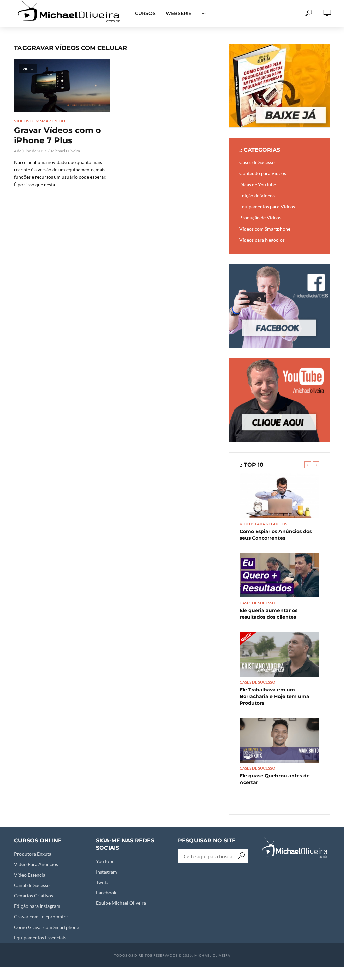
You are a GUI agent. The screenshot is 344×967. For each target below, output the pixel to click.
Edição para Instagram (37, 906)
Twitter (103, 882)
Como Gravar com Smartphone (46, 927)
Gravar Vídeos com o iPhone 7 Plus (57, 135)
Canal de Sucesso (32, 885)
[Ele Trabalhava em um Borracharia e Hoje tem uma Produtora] (279, 654)
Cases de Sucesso (257, 602)
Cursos (145, 13)
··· (204, 13)
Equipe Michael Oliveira (121, 903)
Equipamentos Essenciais (40, 937)
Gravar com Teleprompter (41, 916)
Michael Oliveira (65, 150)
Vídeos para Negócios (263, 523)
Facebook (106, 892)
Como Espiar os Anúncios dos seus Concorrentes (276, 534)
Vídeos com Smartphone (41, 120)
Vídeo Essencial (30, 875)
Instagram (106, 872)
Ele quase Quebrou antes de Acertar (275, 779)
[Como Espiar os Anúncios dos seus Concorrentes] (279, 495)
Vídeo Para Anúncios (36, 864)
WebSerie (178, 13)
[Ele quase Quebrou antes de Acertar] (279, 740)
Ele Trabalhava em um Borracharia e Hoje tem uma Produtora (274, 696)
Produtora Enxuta (32, 854)
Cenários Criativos (33, 895)
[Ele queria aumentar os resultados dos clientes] (279, 575)
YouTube (105, 861)
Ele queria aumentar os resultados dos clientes (268, 613)
